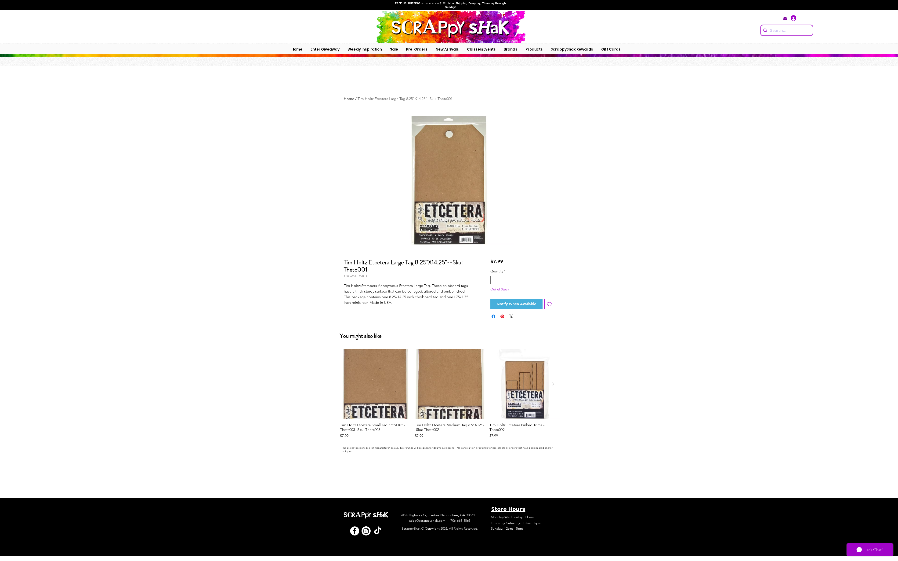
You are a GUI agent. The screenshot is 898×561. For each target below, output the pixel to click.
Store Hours (508, 509)
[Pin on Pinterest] (502, 316)
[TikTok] (377, 530)
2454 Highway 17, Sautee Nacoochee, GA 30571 (438, 515)
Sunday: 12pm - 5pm (507, 528)
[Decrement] (494, 280)
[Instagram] (366, 530)
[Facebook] (354, 530)
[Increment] (508, 280)
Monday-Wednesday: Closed (513, 517)
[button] (785, 18)
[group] (450, 393)
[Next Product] (553, 383)
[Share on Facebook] (493, 316)
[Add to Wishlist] (549, 304)
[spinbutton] (501, 280)
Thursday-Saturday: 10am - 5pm (516, 523)
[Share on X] (511, 316)
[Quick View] (375, 384)
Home (349, 98)
